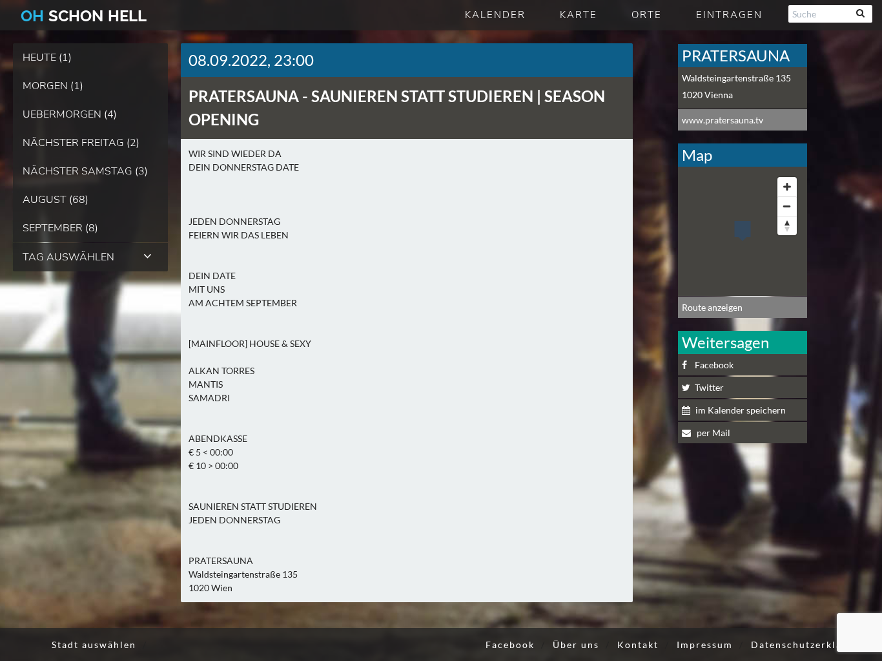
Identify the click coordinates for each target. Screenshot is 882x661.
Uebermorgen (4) (70, 114)
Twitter (709, 387)
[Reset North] (787, 225)
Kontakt (638, 644)
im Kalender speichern (740, 409)
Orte (646, 14)
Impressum (705, 644)
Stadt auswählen (94, 644)
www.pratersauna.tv (722, 119)
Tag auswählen (68, 257)
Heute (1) (47, 57)
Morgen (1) (53, 86)
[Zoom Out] (787, 206)
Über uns (576, 644)
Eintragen (729, 14)
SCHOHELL (84, 15)
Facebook (714, 364)
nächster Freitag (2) (81, 143)
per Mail (712, 432)
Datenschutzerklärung (808, 644)
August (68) (55, 200)
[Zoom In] (787, 186)
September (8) (60, 228)
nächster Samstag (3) (85, 171)
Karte (578, 14)
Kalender (495, 14)
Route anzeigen (712, 307)
